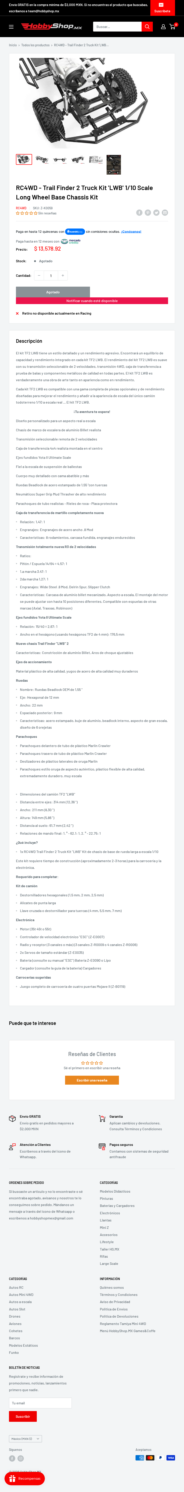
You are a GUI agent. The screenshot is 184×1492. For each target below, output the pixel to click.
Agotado (53, 292)
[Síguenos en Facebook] (12, 1458)
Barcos (14, 1338)
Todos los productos (35, 45)
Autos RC (16, 1287)
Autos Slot (17, 1309)
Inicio (13, 45)
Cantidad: (23, 275)
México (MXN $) (21, 1439)
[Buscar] (147, 27)
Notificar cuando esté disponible (92, 300)
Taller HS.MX (109, 1249)
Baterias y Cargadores (117, 1205)
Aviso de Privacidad (115, 1301)
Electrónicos (110, 1213)
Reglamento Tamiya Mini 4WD (123, 1323)
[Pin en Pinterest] (148, 212)
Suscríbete (162, 11)
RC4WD (21, 208)
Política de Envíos (114, 1309)
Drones (14, 1316)
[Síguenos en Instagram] (21, 1458)
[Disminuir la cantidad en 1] (39, 275)
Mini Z (104, 1227)
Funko (14, 1352)
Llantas (106, 1220)
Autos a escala (20, 1301)
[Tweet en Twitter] (156, 212)
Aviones (15, 1323)
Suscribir (23, 1416)
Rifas (104, 1256)
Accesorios (109, 1234)
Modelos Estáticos (23, 1345)
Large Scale (109, 1263)
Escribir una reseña (92, 1080)
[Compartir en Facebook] (139, 212)
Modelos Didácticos (115, 1191)
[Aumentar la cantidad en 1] (63, 275)
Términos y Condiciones (119, 1294)
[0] (172, 26)
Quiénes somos (112, 1287)
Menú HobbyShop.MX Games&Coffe (128, 1331)
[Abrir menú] (11, 27)
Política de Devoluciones (119, 1316)
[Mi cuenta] (163, 26)
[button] (26, 213)
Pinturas (106, 1198)
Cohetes (15, 1331)
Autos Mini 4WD (21, 1294)
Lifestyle (107, 1242)
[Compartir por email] (165, 212)
